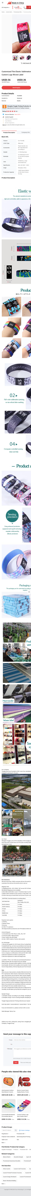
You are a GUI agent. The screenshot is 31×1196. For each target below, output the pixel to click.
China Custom (6, 1169)
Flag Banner (5, 1133)
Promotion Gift (20, 1133)
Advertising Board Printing (23, 1136)
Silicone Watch (6, 1157)
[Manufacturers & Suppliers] (15, 2)
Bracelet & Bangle (18, 1157)
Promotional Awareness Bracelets (11, 1161)
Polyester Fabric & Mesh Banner (10, 1136)
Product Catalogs (25, 1130)
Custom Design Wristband (9, 1176)
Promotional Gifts (18, 12)
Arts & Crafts (9, 12)
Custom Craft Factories (20, 1169)
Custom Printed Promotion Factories (12, 1173)
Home (3, 12)
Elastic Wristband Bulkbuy (9, 1180)
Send (16, 1062)
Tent (18, 1139)
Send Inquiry (16, 87)
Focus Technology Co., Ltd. (21, 1189)
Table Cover (5, 1139)
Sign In (4, 125)
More (3, 1183)
